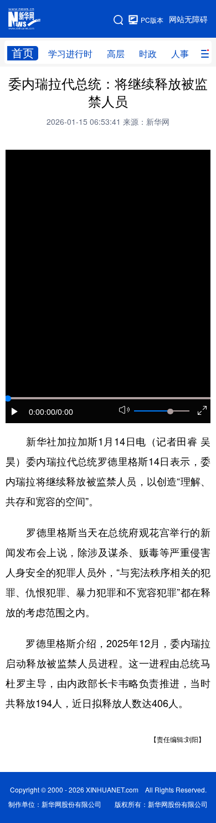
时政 (148, 53)
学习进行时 (70, 53)
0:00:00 (42, 412)
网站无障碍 (188, 19)
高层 (116, 53)
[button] (14, 411)
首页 (23, 53)
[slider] (170, 411)
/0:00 (64, 412)
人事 (180, 53)
